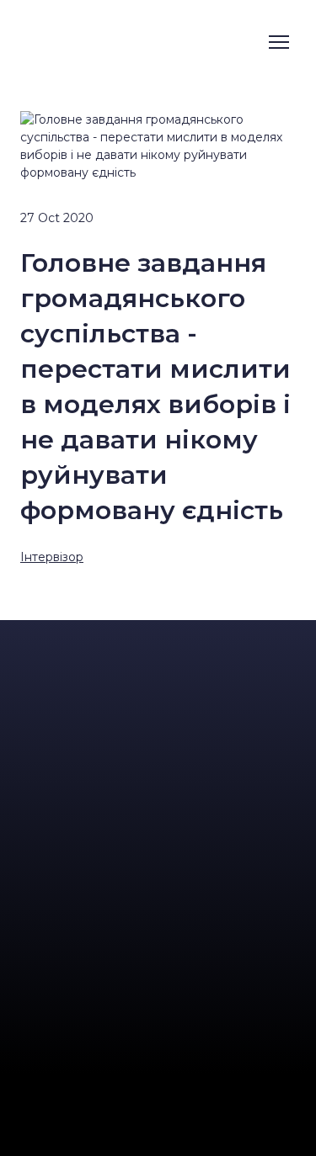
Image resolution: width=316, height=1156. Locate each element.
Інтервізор (51, 557)
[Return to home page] (158, 652)
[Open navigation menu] (279, 42)
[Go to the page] (106, 42)
